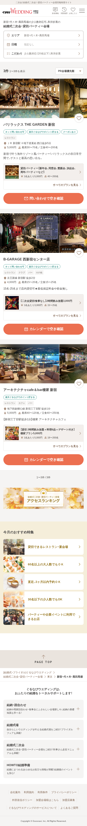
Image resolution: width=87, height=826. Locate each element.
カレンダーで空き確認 (46, 329)
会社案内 (15, 792)
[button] (43, 709)
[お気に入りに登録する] (79, 118)
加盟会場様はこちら (47, 800)
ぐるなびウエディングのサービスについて (33, 807)
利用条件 (43, 792)
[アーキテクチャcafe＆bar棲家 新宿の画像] (43, 364)
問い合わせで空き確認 (46, 198)
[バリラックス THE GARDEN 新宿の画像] (43, 98)
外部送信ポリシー (22, 800)
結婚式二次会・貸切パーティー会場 (23, 676)
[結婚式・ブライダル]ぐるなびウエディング (27, 672)
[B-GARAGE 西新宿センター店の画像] (43, 233)
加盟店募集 (68, 800)
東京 (49, 676)
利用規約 (29, 792)
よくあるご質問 (69, 807)
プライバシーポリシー (64, 792)
